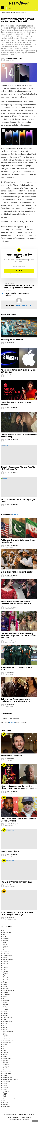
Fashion (5, 963)
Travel (5, 1085)
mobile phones (7, 1021)
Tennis (5, 1083)
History (5, 984)
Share (3, 65)
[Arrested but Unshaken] (19, 743)
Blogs (4, 936)
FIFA (4, 965)
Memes (5, 1014)
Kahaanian (6, 1000)
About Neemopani (15, 1119)
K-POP (5, 998)
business (5, 940)
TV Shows (6, 1091)
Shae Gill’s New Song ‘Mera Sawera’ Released (17, 403)
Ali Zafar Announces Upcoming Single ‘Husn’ (18, 500)
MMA (4, 1019)
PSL (4, 1046)
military (5, 1015)
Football (5, 973)
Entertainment (7, 955)
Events (15, 514)
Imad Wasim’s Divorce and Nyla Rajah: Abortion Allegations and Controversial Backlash (18, 635)
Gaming (5, 977)
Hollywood (6, 988)
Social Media (7, 1073)
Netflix (5, 1029)
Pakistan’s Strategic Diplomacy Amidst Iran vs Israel (18, 541)
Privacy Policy (26, 1118)
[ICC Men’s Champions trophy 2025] (19, 870)
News (4, 1033)
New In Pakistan (8, 1031)
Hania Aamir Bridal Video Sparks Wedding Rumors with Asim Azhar (16, 602)
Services (26, 1119)
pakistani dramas (8, 1039)
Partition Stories (8, 1041)
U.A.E (4, 1095)
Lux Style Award (8, 1010)
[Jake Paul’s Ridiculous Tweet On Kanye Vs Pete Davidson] (19, 807)
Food (4, 969)
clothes (5, 944)
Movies (5, 1023)
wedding (5, 1104)
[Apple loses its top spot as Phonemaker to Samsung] (19, 358)
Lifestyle (5, 1006)
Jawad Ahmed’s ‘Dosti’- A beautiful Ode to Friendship (19, 435)
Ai (3, 930)
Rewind (5, 1054)
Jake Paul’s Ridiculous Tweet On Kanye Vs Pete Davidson (18, 819)
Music (5, 1025)
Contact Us (16, 1118)
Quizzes (5, 1052)
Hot (4, 891)
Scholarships (7, 1058)
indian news (6, 992)
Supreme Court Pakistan (10, 1079)
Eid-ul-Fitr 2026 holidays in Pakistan (17, 572)
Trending (4, 734)
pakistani (5, 1037)
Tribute (5, 1089)
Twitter (5, 1093)
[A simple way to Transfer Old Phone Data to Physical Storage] (19, 900)
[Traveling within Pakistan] (19, 327)
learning (5, 1004)
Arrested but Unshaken (11, 755)
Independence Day (8, 990)
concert (5, 946)
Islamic (5, 996)
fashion (5, 961)
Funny (5, 975)
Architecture (7, 932)
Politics (5, 1044)
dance (5, 950)
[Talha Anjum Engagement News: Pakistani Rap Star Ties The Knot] (19, 687)
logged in (12, 722)
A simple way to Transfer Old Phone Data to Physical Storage (17, 913)
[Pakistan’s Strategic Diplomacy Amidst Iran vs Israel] (19, 528)
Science (5, 1060)
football (5, 971)
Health (5, 983)
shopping (6, 1064)
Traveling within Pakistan (12, 339)
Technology (6, 1081)
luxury (5, 1012)
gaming (5, 979)
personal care (7, 1043)
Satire (5, 1056)
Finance (5, 967)
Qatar (4, 1050)
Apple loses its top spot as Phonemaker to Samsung (18, 371)
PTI (4, 1048)
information (6, 994)
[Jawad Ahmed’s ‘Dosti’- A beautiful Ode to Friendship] (19, 422)
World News (6, 1106)
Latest (5, 1002)
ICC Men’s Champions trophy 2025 (16, 882)
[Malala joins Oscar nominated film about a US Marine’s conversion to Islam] (19, 774)
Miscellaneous (7, 1017)
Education (6, 952)
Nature (5, 1027)
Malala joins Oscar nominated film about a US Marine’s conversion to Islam (19, 787)
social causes (7, 1072)
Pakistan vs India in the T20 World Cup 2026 (18, 668)
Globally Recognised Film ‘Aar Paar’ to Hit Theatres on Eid (18, 468)
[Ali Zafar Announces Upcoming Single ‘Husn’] (19, 487)
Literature (6, 1008)
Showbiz (5, 1068)
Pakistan (5, 1035)
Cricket (5, 948)
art (4, 934)
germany (5, 981)
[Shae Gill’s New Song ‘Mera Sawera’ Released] (19, 390)
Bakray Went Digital (10, 851)
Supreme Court (7, 1077)
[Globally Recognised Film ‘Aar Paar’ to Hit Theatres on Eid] (19, 455)
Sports (5, 1075)
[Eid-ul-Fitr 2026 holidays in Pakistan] (19, 559)
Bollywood (6, 938)
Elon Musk (6, 954)
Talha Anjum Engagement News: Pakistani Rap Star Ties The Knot (15, 700)
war (4, 1101)
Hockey (5, 986)
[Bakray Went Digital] (19, 839)
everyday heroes (8, 959)
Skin (4, 1070)
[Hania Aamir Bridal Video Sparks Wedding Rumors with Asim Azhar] (19, 589)
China (4, 942)
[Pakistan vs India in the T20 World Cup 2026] (19, 655)
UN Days (5, 1097)
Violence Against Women (10, 1099)
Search (34, 9)
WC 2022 (5, 1103)
